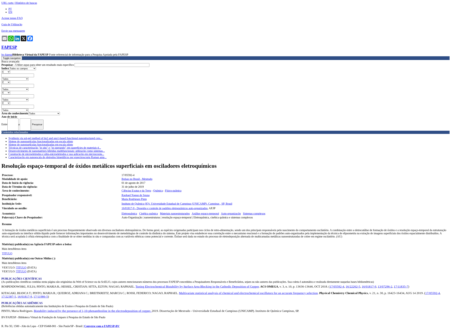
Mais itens (7, 248)
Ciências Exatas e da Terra (136, 190)
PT (10, 8)
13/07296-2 (385, 286)
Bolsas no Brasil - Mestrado (137, 178)
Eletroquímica (129, 213)
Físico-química (173, 190)
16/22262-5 (353, 286)
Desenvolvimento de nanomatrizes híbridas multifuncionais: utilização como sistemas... (56, 150)
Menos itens (19, 248)
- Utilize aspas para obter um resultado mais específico (38, 64)
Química (158, 190)
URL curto (7, 2)
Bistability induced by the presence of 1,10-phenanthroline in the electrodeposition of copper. (93, 311)
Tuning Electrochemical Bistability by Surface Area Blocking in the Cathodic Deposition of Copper (197, 286)
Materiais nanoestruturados (175, 213)
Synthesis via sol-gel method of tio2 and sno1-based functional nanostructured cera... (55, 138)
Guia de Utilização (11, 24)
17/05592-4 (337, 286)
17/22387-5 (8, 296)
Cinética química (148, 213)
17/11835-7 (401, 286)
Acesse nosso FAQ (12, 18)
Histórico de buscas (26, 2)
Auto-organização (231, 213)
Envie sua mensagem (13, 30)
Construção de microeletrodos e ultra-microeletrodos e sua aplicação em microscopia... (56, 154)
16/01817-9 (369, 286)
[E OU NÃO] (5, 71)
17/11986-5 (40, 296)
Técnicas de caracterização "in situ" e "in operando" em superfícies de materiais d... (54, 147)
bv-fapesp (6, 54)
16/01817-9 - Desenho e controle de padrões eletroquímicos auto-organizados (165, 208)
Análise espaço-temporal (205, 213)
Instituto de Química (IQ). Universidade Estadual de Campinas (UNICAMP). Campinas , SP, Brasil (177, 203)
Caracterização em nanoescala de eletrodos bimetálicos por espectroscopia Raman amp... (57, 157)
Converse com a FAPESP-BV (102, 326)
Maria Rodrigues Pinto (134, 199)
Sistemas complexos (254, 213)
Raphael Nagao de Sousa (136, 195)
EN (10, 12)
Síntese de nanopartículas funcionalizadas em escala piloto (40, 141)
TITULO (7, 253)
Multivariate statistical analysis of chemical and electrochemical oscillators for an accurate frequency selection (248, 293)
